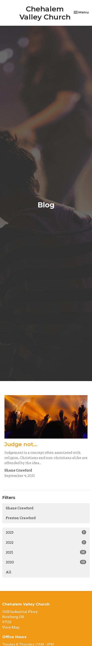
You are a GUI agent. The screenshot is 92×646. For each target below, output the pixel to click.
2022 (45, 543)
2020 (45, 562)
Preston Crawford (21, 518)
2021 (45, 552)
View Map (10, 627)
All (8, 572)
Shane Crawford (19, 508)
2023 (45, 533)
